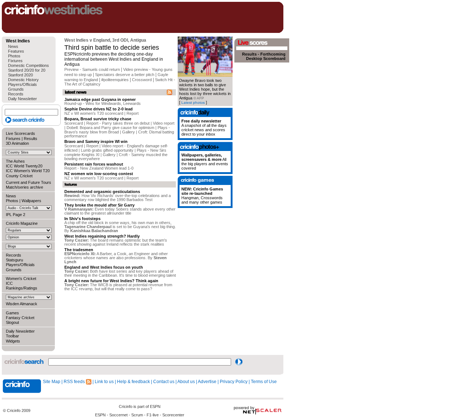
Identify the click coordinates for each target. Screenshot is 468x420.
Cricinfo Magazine (22, 223)
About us (186, 381)
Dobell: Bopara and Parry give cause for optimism (110, 127)
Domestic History (23, 79)
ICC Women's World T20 (28, 171)
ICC (9, 283)
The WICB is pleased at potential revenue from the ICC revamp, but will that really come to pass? (118, 287)
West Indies (18, 40)
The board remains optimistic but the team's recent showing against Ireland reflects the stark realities (115, 242)
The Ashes (15, 161)
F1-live (153, 415)
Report (133, 113)
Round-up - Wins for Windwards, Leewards (102, 103)
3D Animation (17, 143)
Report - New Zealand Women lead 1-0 (98, 168)
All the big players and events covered (204, 161)
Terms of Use (264, 381)
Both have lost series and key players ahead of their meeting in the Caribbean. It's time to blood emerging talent (120, 273)
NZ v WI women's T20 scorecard (93, 113)
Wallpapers (31, 200)
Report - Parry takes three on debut (118, 123)
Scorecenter (173, 415)
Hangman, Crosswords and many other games (202, 195)
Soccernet (118, 415)
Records (15, 94)
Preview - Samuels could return (92, 69)
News (13, 46)
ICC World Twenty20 (24, 166)
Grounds (16, 89)
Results (30, 138)
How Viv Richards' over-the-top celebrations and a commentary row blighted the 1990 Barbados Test (117, 197)
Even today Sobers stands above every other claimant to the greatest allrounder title (120, 211)
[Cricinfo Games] (205, 180)
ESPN (155, 406)
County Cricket (19, 176)
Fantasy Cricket (20, 317)
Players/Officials (22, 84)
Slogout (12, 322)
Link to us (104, 381)
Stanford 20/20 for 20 (26, 70)
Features (16, 51)
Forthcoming (273, 54)
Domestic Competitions (28, 65)
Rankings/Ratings (21, 288)
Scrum (137, 415)
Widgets (13, 341)
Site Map (51, 381)
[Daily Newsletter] (205, 112)
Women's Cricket (21, 278)
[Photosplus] (205, 146)
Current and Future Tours (28, 182)
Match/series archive (24, 187)
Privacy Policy (234, 381)
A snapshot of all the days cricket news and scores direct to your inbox (204, 127)
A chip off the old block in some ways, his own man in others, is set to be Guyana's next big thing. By (120, 226)
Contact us (163, 381)
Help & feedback (133, 381)
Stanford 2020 (20, 75)
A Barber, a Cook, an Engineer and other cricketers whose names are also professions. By (116, 257)
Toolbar (12, 336)
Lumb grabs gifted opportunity (107, 150)
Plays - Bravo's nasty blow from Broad (117, 129)
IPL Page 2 (15, 214)
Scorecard (73, 123)
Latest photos (193, 103)
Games (12, 313)
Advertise (207, 381)
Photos (14, 56)
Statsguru (14, 260)
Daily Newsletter (22, 99)
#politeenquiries (115, 79)
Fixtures (15, 60)
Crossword (142, 79)
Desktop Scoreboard (266, 58)
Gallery (128, 132)
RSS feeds (75, 381)
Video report (163, 123)
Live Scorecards (20, 133)
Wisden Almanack (21, 304)
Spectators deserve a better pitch (124, 74)
